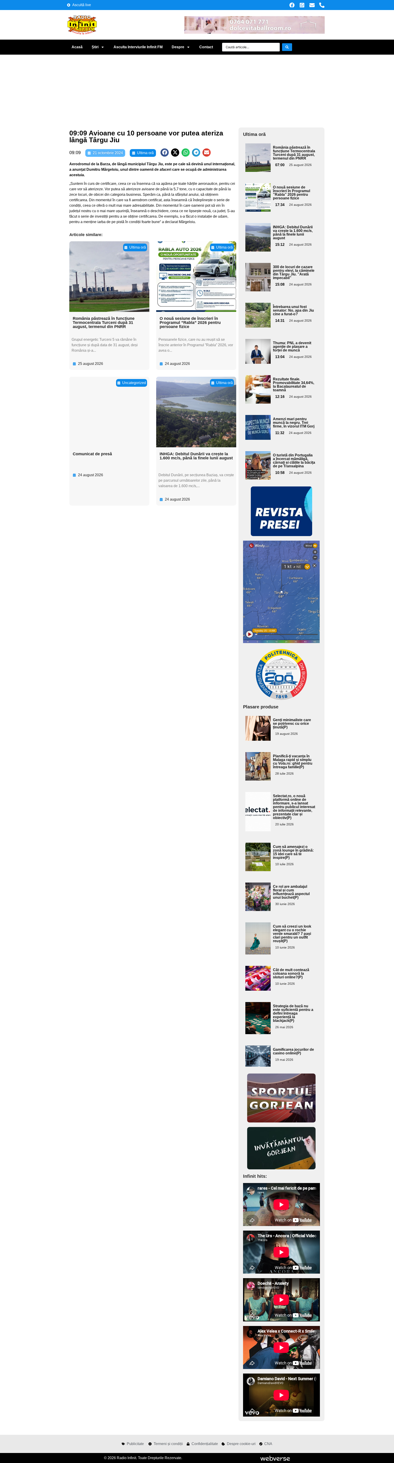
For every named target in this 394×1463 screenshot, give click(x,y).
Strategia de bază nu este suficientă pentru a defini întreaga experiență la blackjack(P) (293, 1013)
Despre (178, 47)
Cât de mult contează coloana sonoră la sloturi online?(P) (291, 973)
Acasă (77, 47)
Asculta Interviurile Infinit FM (138, 47)
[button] (165, 152)
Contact (206, 47)
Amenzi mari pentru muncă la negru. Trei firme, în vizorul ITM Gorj (293, 422)
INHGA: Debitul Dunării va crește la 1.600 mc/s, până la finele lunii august (196, 456)
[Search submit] (287, 47)
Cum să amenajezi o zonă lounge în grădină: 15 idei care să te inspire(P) (293, 852)
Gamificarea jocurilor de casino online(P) (293, 1051)
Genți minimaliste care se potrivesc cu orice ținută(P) (292, 723)
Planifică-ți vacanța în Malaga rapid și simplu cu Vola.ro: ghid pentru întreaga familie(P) (292, 761)
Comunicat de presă (92, 454)
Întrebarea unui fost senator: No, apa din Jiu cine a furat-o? (293, 310)
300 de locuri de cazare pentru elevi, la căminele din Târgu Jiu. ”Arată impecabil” (293, 272)
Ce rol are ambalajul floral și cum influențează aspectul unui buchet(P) (291, 892)
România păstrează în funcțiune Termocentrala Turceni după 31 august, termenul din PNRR (104, 322)
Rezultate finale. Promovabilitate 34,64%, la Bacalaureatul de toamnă (293, 384)
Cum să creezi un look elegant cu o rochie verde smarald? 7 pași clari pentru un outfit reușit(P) (292, 933)
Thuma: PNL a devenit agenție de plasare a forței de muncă (292, 346)
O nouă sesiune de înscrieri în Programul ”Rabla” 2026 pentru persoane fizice (190, 322)
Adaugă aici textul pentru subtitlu (257, 154)
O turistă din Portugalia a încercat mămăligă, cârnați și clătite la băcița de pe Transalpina (294, 460)
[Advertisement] (197, 89)
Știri (95, 47)
